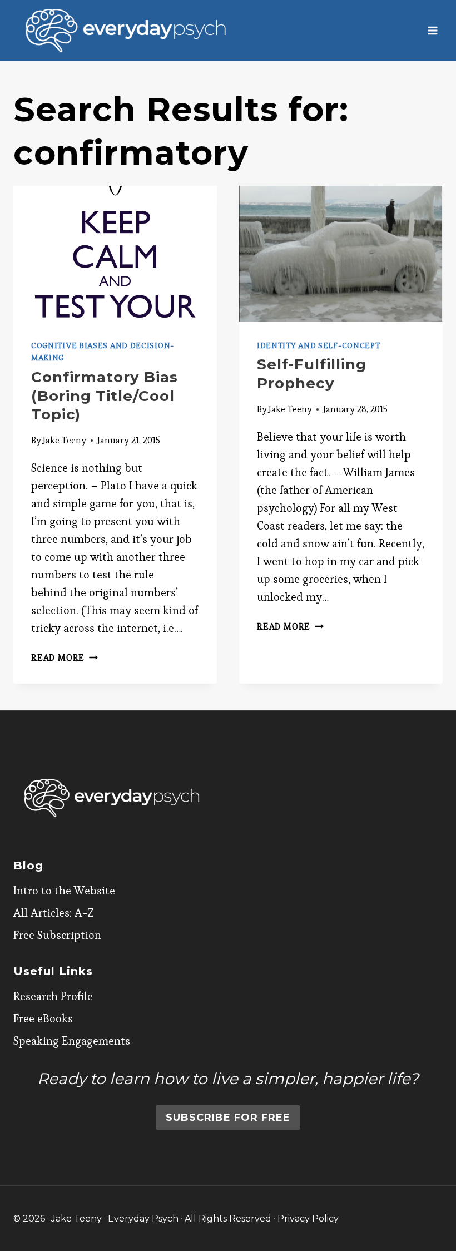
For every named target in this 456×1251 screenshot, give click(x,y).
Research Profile (53, 996)
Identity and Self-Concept (318, 345)
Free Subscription (57, 935)
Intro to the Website (64, 890)
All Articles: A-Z (53, 913)
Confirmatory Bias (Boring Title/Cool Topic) (104, 396)
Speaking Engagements (71, 1041)
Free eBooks (43, 1018)
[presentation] (115, 254)
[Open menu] (432, 30)
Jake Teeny (64, 440)
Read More (64, 658)
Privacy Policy (308, 1218)
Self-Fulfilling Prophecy (311, 373)
